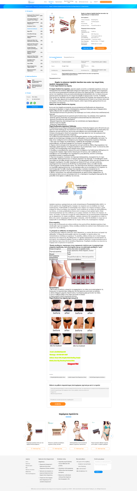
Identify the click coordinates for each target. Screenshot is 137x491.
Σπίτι (27, 461)
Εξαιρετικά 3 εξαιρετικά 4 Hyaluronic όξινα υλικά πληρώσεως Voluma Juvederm (47, 466)
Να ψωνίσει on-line (83, 1)
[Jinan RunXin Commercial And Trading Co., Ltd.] (31, 2)
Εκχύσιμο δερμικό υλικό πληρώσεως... (34, 23)
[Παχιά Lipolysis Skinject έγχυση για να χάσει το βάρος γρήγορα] (100, 431)
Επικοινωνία (35, 106)
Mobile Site (28, 471)
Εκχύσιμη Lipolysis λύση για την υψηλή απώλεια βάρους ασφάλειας (35, 444)
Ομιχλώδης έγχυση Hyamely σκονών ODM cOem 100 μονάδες (65, 463)
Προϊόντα (28, 463)
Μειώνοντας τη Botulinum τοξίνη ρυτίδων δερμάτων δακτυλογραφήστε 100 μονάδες (65, 477)
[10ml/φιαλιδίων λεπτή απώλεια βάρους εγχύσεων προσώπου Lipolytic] (79, 431)
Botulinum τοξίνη (34, 26)
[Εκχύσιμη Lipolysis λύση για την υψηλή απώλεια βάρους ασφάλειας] (36, 431)
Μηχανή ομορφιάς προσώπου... (34, 70)
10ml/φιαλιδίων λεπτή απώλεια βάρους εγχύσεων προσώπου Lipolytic (78, 444)
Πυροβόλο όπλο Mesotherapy (34, 60)
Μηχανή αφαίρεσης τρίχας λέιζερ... (34, 66)
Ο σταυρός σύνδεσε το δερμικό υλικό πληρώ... (34, 19)
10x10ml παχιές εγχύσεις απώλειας (97, 377)
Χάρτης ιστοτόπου (30, 469)
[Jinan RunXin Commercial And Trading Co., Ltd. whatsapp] (31, 103)
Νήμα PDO (34, 31)
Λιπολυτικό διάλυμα (34, 28)
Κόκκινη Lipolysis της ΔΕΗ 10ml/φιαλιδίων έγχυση (37, 86)
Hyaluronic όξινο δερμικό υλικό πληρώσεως (46, 460)
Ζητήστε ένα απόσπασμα (106, 1)
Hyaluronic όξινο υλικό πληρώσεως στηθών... (34, 44)
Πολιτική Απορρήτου (30, 473)
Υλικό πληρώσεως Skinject (34, 37)
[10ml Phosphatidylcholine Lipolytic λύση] (29, 81)
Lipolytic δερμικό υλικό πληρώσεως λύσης (77, 377)
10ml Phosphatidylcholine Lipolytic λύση (37, 81)
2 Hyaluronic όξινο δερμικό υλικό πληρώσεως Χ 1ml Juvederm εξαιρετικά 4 (46, 479)
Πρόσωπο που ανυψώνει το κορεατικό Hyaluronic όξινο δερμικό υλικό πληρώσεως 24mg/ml (46, 473)
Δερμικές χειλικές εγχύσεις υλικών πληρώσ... (34, 52)
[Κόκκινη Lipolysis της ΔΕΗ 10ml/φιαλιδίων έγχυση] (29, 86)
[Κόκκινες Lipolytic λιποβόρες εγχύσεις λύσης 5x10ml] (57, 431)
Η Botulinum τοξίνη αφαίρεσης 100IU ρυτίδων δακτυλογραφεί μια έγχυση (66, 470)
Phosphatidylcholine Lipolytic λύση (58, 377)
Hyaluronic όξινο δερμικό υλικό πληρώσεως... (34, 16)
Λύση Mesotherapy (34, 33)
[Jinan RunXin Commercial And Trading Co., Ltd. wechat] (34, 103)
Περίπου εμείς (29, 465)
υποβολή (58, 404)
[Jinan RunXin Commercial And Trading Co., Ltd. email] (28, 103)
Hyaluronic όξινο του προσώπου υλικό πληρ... (34, 41)
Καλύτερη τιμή (87, 48)
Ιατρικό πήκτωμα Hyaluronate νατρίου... (34, 48)
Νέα (26, 467)
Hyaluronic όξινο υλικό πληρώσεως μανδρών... (34, 57)
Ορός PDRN (34, 63)
